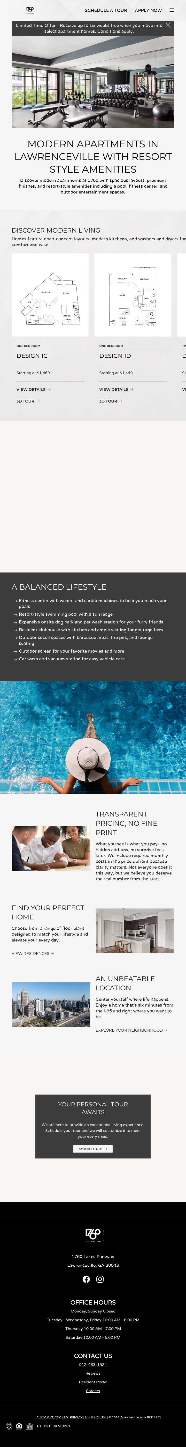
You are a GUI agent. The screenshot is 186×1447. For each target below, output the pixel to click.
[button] (172, 9)
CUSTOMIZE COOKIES (52, 1417)
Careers (93, 1390)
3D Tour (25, 401)
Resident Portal (93, 1382)
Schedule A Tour (106, 10)
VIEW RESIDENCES (30, 953)
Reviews (93, 1373)
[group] (50, 329)
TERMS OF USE (96, 1417)
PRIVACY (76, 1417)
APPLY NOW (148, 10)
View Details (31, 389)
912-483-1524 (93, 1364)
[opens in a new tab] (86, 1281)
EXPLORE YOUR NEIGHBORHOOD (129, 1030)
